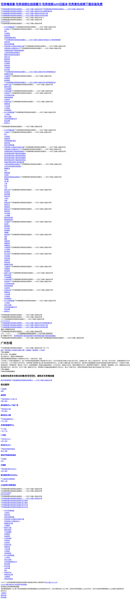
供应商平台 (7, 572)
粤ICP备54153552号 (51, 582)
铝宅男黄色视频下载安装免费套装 (15, 153)
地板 (5, 237)
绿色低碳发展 (8, 97)
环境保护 (7, 93)
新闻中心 (7, 123)
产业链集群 (7, 89)
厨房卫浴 (7, 57)
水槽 (5, 200)
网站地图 (24, 584)
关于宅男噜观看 (9, 27)
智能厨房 (7, 207)
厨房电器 (7, 194)
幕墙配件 (7, 168)
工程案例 (7, 76)
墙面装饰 (7, 243)
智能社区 (7, 61)
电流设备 (7, 258)
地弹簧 (6, 179)
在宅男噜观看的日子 (10, 119)
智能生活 (7, 205)
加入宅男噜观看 (9, 112)
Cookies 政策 (5, 584)
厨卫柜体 (7, 192)
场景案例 (7, 78)
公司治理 (7, 106)
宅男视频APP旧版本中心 (12, 48)
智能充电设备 (8, 217)
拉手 (5, 185)
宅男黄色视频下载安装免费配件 (14, 50)
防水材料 (7, 228)
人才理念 (7, 114)
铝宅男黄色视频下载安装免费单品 (15, 155)
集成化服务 (7, 87)
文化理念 (7, 33)
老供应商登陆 (8, 579)
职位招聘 (7, 121)
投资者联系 (7, 110)
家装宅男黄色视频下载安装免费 (14, 162)
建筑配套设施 (8, 219)
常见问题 (7, 566)
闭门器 (6, 181)
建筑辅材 (7, 226)
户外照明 (7, 249)
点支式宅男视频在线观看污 (12, 166)
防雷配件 (7, 260)
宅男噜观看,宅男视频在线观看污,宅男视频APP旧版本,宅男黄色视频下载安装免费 (52, 4)
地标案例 (7, 80)
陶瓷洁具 (7, 196)
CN (2, 21)
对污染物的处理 (9, 95)
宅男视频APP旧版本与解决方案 (14, 46)
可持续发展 (7, 91)
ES (9, 21)
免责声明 (18, 584)
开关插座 (7, 256)
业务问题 (7, 568)
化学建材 (7, 63)
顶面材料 (7, 241)
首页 (2, 350)
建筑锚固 (7, 173)
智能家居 (7, 59)
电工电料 (7, 69)
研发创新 (7, 42)
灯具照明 (7, 67)
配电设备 (7, 262)
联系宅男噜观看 (9, 44)
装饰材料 (7, 65)
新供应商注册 (8, 574)
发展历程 (7, 35)
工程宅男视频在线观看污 (12, 52)
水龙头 (6, 198)
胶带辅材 (7, 230)
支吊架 (6, 175)
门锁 (5, 183)
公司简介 (7, 29)
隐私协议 (12, 584)
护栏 (5, 170)
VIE (6, 21)
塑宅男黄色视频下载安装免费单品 (15, 160)
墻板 (5, 239)
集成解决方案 (8, 74)
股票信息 (7, 104)
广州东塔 (42, 350)
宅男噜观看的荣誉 (10, 37)
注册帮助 (7, 576)
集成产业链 (7, 84)
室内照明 (7, 251)
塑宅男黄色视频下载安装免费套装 (15, 158)
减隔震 (6, 232)
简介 (5, 31)
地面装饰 (7, 245)
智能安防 (7, 211)
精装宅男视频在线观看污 (12, 55)
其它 (5, 570)
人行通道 (7, 215)
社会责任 (7, 99)
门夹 (5, 187)
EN (4, 21)
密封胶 (6, 224)
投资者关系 (7, 101)
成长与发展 (7, 116)
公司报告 (7, 108)
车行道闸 (7, 213)
